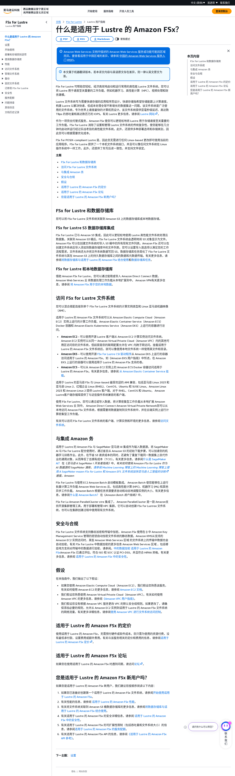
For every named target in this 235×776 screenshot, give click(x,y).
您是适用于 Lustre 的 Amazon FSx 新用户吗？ (89, 197)
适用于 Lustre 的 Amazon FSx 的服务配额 (100, 729)
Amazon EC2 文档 (131, 589)
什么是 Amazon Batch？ (84, 495)
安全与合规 (68, 177)
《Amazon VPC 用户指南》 (118, 598)
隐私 (73, 771)
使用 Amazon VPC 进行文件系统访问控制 (136, 612)
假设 (64, 182)
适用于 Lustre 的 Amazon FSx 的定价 (83, 187)
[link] (96, 22)
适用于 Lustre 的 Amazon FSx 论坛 (82, 192)
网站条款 (83, 771)
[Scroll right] (136, 11)
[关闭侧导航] (46, 22)
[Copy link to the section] (53, 210)
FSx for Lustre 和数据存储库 (78, 162)
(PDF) (70, 60)
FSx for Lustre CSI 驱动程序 (114, 354)
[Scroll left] (85, 11)
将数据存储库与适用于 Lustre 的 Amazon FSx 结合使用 (95, 260)
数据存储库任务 (141, 260)
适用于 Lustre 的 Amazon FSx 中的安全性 (101, 556)
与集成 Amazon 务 (72, 172)
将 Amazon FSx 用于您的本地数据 (91, 284)
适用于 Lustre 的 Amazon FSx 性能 (113, 701)
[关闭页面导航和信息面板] (228, 51)
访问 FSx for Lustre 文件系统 (79, 167)
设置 (73, 755)
